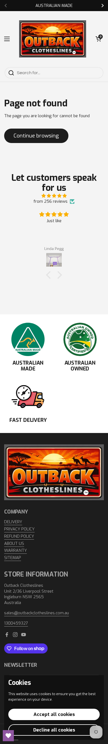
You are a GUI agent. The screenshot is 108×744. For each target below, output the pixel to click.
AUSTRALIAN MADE (54, 6)
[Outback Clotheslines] (52, 39)
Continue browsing (36, 135)
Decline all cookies (54, 730)
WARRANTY (15, 550)
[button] (98, 38)
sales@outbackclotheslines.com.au (36, 613)
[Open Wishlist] (8, 735)
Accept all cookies (54, 714)
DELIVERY (13, 522)
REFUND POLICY (19, 536)
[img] (54, 196)
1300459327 (16, 623)
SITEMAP (12, 557)
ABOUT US (14, 543)
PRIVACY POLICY (19, 529)
